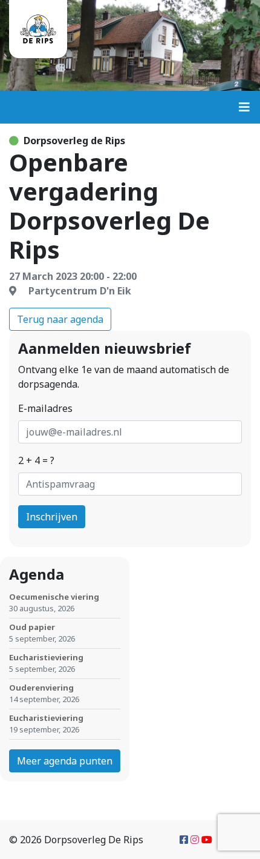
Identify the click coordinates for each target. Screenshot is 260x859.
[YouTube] (206, 839)
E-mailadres (45, 408)
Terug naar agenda (60, 319)
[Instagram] (194, 839)
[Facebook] (184, 839)
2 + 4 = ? (36, 460)
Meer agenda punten (64, 761)
